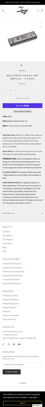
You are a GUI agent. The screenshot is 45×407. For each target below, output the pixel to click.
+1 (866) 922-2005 (10, 335)
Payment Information (11, 315)
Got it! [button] (22, 403)
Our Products (8, 239)
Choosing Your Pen (10, 295)
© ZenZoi (22, 383)
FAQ (4, 251)
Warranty (6, 311)
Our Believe (7, 235)
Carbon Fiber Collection (12, 264)
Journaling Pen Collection (12, 275)
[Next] (27, 65)
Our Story (6, 231)
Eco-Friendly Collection (12, 283)
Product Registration (11, 303)
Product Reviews (9, 307)
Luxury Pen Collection (11, 279)
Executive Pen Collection (12, 267)
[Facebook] (3, 344)
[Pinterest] (14, 344)
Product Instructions (10, 299)
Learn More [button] (33, 397)
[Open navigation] (3, 10)
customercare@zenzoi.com (12, 331)
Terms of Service (9, 319)
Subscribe (12, 372)
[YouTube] (19, 344)
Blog (4, 247)
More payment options (22, 111)
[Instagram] (9, 344)
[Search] (38, 11)
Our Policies (7, 243)
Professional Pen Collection (13, 271)
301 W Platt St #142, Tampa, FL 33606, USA (19, 338)
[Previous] (17, 65)
